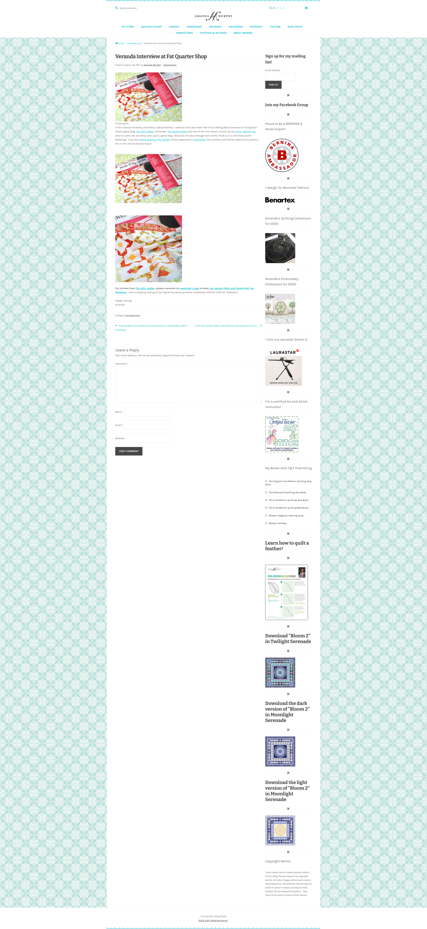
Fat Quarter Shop (177, 131)
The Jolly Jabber (145, 131)
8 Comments (170, 65)
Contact (174, 26)
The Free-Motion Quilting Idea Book (288, 500)
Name (119, 411)
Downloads (194, 26)
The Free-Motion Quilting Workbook (289, 507)
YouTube (275, 26)
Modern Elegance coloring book (286, 515)
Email (119, 424)
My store (128, 26)
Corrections (184, 32)
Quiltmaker (199, 139)
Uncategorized (134, 43)
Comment (121, 363)
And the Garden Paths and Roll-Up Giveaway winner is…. (226, 326)
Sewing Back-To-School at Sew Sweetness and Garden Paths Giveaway (151, 327)
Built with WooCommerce (213, 920)
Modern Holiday (277, 523)
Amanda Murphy (152, 65)
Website (120, 438)
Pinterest (256, 26)
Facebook (215, 26)
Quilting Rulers (151, 26)
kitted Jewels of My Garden (155, 139)
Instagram (236, 26)
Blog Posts (295, 26)
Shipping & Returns (213, 32)
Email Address (272, 70)
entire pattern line (245, 131)
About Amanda (243, 32)
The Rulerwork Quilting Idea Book (287, 492)
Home (121, 43)
